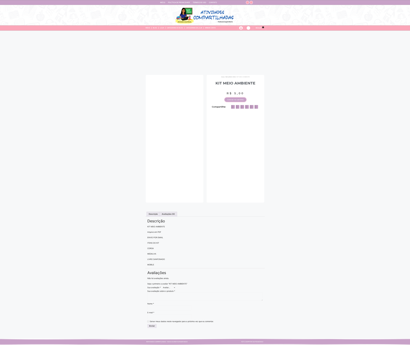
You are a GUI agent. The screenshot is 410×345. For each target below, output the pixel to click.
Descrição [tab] (153, 214)
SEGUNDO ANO (231, 77)
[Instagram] (247, 2)
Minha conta (210, 28)
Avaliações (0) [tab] (168, 214)
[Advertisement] (205, 52)
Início (162, 2)
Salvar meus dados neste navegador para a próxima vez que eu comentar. (182, 321)
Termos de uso (199, 2)
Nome (150, 304)
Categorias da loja (194, 28)
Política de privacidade (179, 2)
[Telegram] (251, 2)
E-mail (150, 313)
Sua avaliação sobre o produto (161, 291)
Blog (155, 28)
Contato (213, 2)
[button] (248, 28)
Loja (162, 28)
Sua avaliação (154, 287)
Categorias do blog (175, 28)
